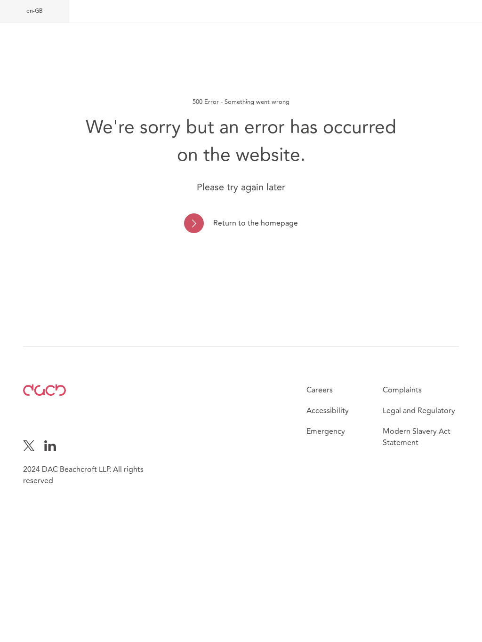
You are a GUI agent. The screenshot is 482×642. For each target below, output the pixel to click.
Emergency (325, 431)
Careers (319, 390)
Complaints (402, 390)
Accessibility (327, 410)
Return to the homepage (255, 223)
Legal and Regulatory (419, 410)
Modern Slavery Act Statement (416, 437)
